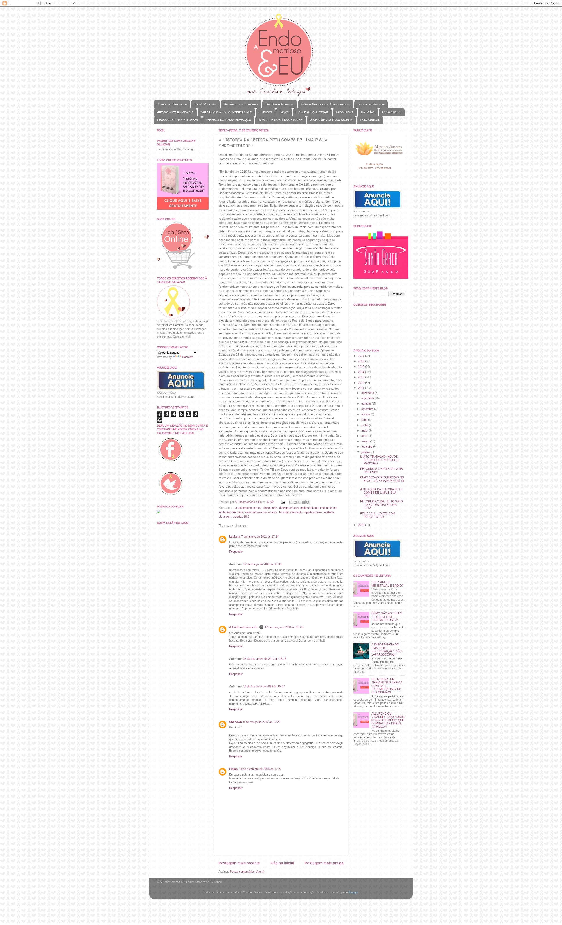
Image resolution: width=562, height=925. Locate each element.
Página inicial (282, 863)
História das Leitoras (241, 104)
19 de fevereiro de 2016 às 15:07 (264, 686)
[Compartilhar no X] (299, 502)
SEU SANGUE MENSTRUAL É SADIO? (387, 584)
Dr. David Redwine (280, 104)
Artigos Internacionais (175, 112)
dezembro (368, 392)
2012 (361, 382)
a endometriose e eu (248, 507)
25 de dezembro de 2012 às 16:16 (264, 658)
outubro (366, 403)
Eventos (265, 112)
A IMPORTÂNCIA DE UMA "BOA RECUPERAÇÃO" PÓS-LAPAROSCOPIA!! (386, 649)
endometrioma (309, 507)
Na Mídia (368, 112)
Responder (236, 551)
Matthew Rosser (371, 104)
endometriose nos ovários (261, 512)
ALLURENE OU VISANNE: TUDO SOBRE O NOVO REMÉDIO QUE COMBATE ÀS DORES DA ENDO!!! (388, 720)
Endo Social (391, 112)
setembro (367, 409)
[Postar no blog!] (295, 502)
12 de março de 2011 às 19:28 (284, 627)
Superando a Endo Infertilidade (226, 112)
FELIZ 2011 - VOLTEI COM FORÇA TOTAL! (377, 515)
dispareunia (270, 507)
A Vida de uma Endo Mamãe (281, 120)
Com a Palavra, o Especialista (325, 104)
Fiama (233, 769)
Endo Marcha (205, 104)
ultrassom (225, 516)
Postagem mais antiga (324, 863)
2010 (361, 525)
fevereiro (367, 446)
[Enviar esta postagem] (283, 502)
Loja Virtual (370, 120)
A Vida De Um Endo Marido (331, 120)
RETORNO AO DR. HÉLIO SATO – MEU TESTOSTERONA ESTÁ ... (381, 505)
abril (364, 435)
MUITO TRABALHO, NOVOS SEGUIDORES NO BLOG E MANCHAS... (379, 460)
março (365, 441)
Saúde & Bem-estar (312, 112)
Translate (187, 357)
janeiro (366, 452)
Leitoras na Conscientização (228, 120)
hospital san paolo (290, 512)
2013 (361, 377)
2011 (361, 388)
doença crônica (289, 507)
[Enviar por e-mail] (291, 502)
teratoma (329, 512)
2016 (361, 361)
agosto (366, 414)
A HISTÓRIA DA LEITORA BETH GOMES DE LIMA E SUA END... (381, 493)
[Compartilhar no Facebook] (303, 502)
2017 (361, 355)
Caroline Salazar (172, 104)
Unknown (235, 722)
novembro (368, 398)
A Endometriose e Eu (243, 627)
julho (364, 419)
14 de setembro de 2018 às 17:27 (260, 769)
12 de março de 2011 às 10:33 (262, 564)
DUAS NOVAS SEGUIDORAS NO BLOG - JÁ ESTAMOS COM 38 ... (382, 481)
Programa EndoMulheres (177, 120)
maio (364, 430)
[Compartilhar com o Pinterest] (307, 502)
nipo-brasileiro (313, 512)
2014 (361, 372)
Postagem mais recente (239, 863)
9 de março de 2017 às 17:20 (261, 722)
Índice (284, 112)
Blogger (353, 892)
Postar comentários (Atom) (247, 871)
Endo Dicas (344, 112)
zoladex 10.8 (241, 516)
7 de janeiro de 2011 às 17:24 (260, 536)
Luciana (234, 536)
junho (365, 425)
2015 (361, 366)
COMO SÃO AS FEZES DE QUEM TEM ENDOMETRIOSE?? (386, 617)
